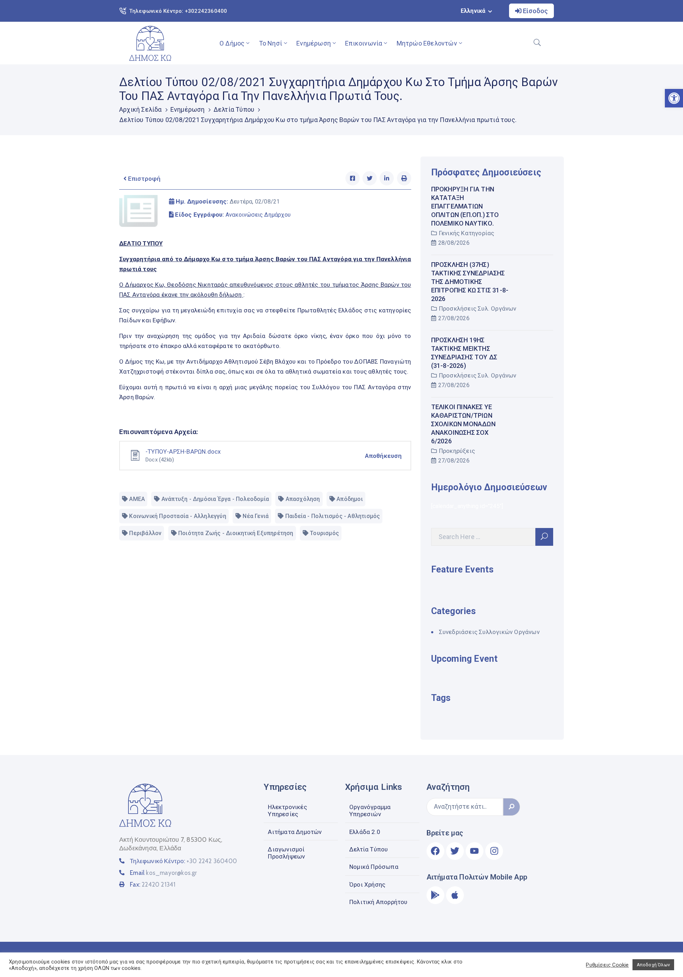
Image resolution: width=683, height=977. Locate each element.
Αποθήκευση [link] (383, 455)
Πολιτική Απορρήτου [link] (378, 901)
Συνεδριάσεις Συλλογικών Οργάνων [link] (489, 631)
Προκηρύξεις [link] (457, 450)
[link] (150, 43)
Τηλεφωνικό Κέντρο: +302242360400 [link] (178, 11)
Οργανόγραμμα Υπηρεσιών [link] (370, 810)
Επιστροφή (143, 178)
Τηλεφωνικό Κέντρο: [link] (183, 861)
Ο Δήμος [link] (231, 43)
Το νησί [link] (270, 43)
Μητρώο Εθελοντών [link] (427, 43)
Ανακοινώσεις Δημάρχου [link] (258, 214)
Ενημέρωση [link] (313, 43)
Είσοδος (534, 11)
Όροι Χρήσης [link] (367, 884)
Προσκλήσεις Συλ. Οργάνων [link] (478, 308)
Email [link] (163, 872)
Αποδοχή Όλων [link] (653, 964)
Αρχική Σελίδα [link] (140, 109)
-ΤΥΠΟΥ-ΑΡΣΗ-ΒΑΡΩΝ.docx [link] (183, 451)
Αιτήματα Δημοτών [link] (295, 831)
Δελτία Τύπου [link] (233, 109)
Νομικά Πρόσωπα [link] (373, 866)
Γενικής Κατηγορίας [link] (466, 233)
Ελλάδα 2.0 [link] (364, 831)
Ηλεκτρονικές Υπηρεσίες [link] (287, 810)
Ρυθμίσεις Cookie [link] (607, 965)
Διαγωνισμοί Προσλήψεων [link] (286, 853)
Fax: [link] (152, 884)
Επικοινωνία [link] (363, 43)
